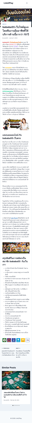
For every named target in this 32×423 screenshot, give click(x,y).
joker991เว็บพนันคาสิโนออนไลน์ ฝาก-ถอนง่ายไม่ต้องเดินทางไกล (8, 352)
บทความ (4, 24)
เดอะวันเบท (14, 218)
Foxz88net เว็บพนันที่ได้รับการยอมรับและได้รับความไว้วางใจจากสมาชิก (23, 353)
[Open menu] (26, 3)
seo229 (6, 38)
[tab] (14, 405)
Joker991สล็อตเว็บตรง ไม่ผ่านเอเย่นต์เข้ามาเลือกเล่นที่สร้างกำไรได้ (15, 395)
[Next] (27, 387)
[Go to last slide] (4, 387)
